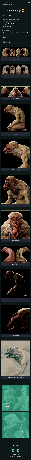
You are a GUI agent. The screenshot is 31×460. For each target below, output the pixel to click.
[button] (15, 445)
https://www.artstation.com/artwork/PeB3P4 (15, 32)
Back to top (16, 454)
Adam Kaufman (5, 3)
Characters (5, 37)
